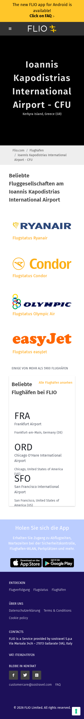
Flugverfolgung (19, 590)
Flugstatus (40, 590)
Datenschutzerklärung (24, 611)
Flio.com (18, 150)
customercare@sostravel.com (30, 685)
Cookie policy (18, 618)
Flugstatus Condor (30, 275)
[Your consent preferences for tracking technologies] (76, 711)
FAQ (58, 685)
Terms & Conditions (57, 611)
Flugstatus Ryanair (30, 238)
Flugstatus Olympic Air (34, 313)
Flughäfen (37, 150)
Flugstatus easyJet (30, 351)
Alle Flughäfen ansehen (55, 383)
